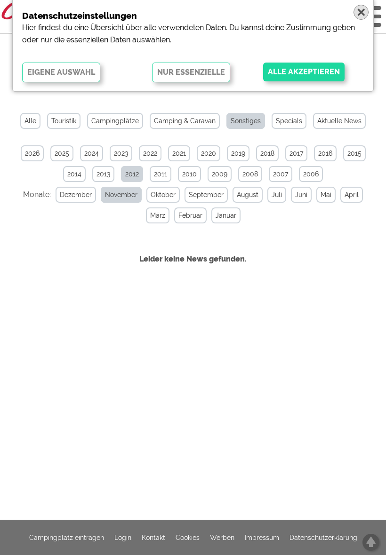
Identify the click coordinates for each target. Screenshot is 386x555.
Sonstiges (246, 121)
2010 (189, 174)
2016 (325, 153)
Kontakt (153, 537)
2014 (74, 174)
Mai (326, 194)
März (157, 215)
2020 (208, 153)
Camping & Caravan (185, 121)
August (247, 194)
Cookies (188, 537)
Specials (289, 121)
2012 (132, 174)
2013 (103, 174)
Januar (226, 215)
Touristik (63, 121)
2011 (160, 174)
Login (122, 537)
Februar (190, 215)
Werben (222, 537)
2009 (219, 174)
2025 (62, 153)
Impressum (262, 537)
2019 (238, 153)
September (206, 194)
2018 (267, 153)
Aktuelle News (339, 121)
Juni (301, 194)
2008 (250, 174)
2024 (91, 153)
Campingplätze (115, 121)
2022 (150, 153)
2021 (179, 153)
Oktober (163, 194)
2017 (296, 153)
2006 (311, 174)
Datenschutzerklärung (323, 537)
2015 (354, 153)
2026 (32, 153)
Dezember (76, 194)
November (121, 194)
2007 (280, 174)
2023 (121, 153)
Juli (277, 194)
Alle (30, 121)
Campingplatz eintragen (66, 537)
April (352, 194)
